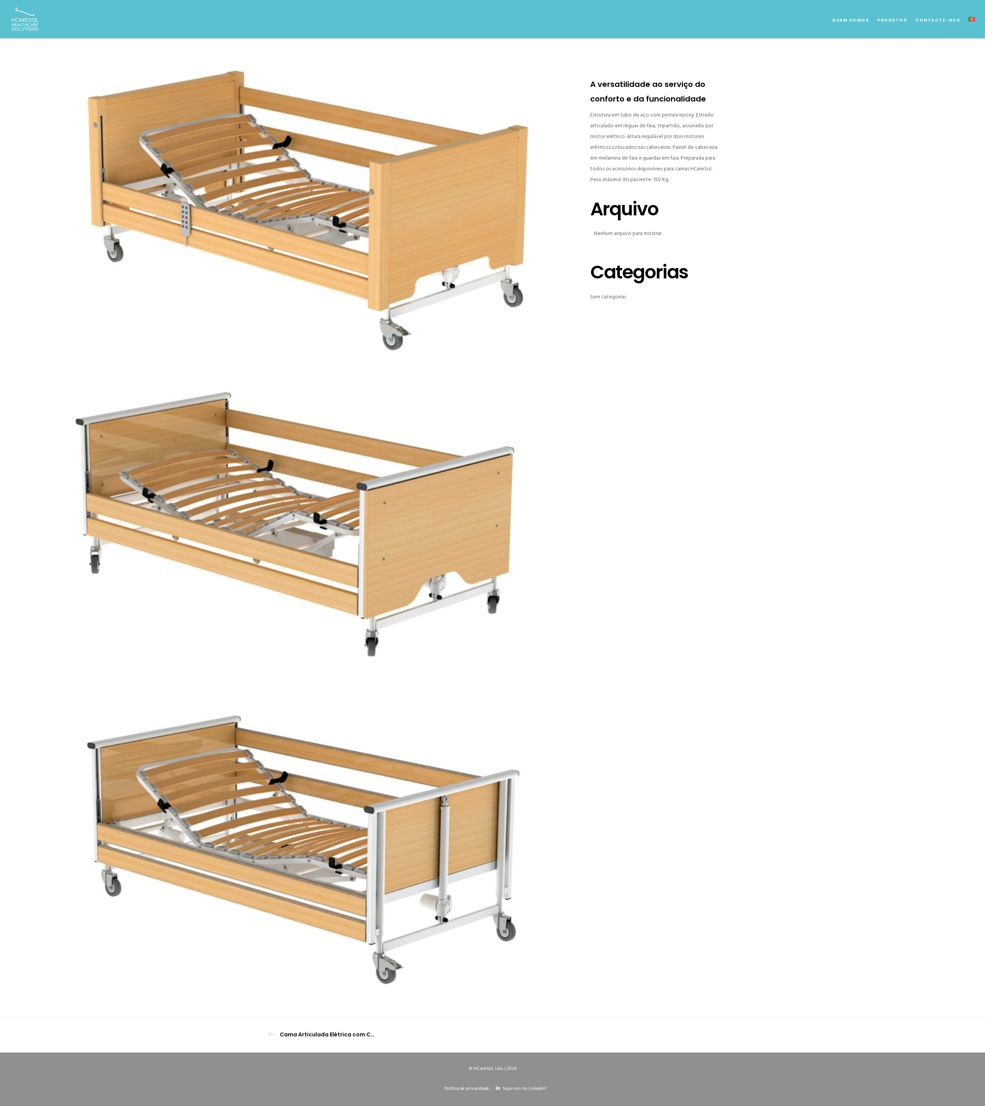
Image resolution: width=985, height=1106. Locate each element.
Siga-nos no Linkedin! (525, 1089)
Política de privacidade (466, 1089)
